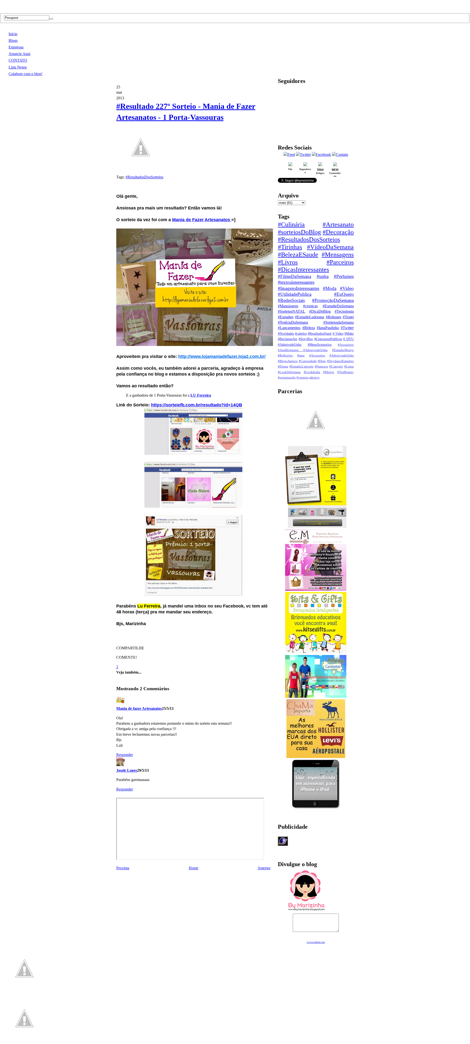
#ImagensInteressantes (298, 288)
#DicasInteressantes (303, 269)
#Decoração (338, 232)
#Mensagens (338, 254)
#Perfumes (344, 276)
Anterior (264, 868)
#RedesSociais (291, 300)
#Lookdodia (312, 372)
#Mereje (328, 372)
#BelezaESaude (298, 254)
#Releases (333, 317)
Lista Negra (18, 67)
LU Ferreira (200, 395)
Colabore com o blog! (25, 74)
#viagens (302, 377)
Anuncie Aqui (19, 54)
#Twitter (347, 328)
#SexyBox (306, 339)
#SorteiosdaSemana (338, 322)
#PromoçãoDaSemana (333, 300)
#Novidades (286, 333)
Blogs (13, 40)
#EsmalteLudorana (309, 317)
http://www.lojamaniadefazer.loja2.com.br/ (222, 356)
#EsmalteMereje (343, 350)
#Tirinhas (290, 247)
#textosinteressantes (296, 282)
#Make (349, 333)
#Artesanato (338, 224)
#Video (347, 288)
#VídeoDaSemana (330, 247)
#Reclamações (287, 339)
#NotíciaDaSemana (293, 322)
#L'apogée (336, 366)
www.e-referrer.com (316, 942)
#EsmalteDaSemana (338, 306)
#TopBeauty (345, 372)
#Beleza (308, 328)
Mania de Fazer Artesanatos (201, 219)
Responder (124, 755)
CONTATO (18, 60)
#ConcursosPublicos (328, 339)
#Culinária (291, 224)
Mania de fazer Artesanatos (139, 708)
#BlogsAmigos (288, 361)
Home (193, 868)
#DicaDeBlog (320, 311)
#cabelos (301, 333)
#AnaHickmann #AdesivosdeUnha (303, 350)
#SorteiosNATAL (291, 311)
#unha (323, 276)
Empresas (16, 47)
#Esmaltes (286, 317)
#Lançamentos (289, 328)
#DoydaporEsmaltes (340, 361)
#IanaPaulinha (328, 328)
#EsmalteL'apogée (301, 366)
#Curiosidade (308, 361)
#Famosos (321, 366)
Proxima (122, 868)
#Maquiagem (288, 306)
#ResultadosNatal (319, 333)
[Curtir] (140, 169)
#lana (301, 355)
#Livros (288, 262)
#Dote (322, 361)
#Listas (349, 366)
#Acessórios (346, 344)
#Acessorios (317, 355)
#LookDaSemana (289, 372)
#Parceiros (340, 262)
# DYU (348, 339)
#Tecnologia (344, 311)
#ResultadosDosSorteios (144, 177)
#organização (287, 377)
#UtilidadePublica (294, 294)
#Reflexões (285, 355)
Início (13, 34)
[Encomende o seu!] (24, 1041)
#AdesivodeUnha (289, 344)
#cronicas (310, 306)
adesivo (314, 377)
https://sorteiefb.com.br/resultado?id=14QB (196, 404)
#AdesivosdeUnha (341, 355)
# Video (338, 333)
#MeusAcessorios (319, 344)
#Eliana (283, 366)
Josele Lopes (126, 770)
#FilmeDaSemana (294, 276)
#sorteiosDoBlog (299, 232)
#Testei (348, 317)
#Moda (329, 288)
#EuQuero (344, 294)
